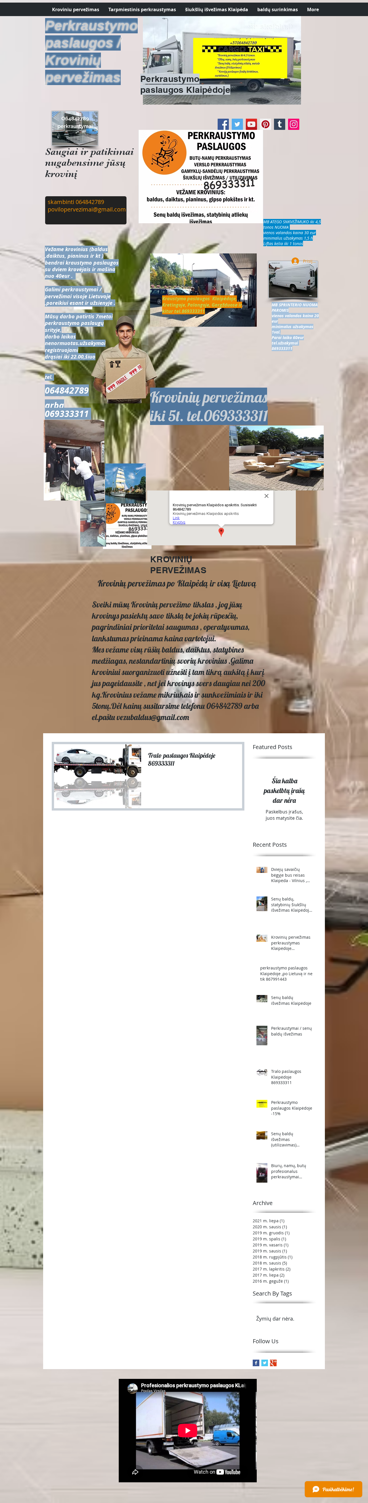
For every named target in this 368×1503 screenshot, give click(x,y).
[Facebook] (223, 124)
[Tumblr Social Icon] (279, 124)
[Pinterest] (265, 124)
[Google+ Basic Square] (273, 1363)
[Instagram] (293, 124)
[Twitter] (237, 124)
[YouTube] (251, 124)
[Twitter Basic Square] (264, 1363)
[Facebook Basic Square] (256, 1363)
